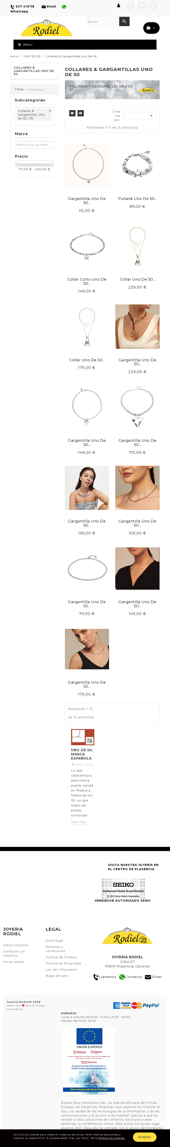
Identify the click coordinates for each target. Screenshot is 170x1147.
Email (157, 977)
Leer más (78, 822)
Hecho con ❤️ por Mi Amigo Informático (25, 1005)
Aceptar (144, 1137)
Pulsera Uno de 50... (137, 198)
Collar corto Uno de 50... (87, 281)
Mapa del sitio (57, 976)
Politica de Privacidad (63, 963)
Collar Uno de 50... (137, 279)
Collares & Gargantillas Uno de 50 (34, 71)
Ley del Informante (61, 970)
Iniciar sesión (13, 962)
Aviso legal (54, 940)
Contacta (134, 977)
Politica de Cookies (61, 957)
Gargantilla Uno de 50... (87, 200)
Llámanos (107, 977)
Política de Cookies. (111, 1138)
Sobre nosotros (15, 945)
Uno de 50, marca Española (82, 754)
